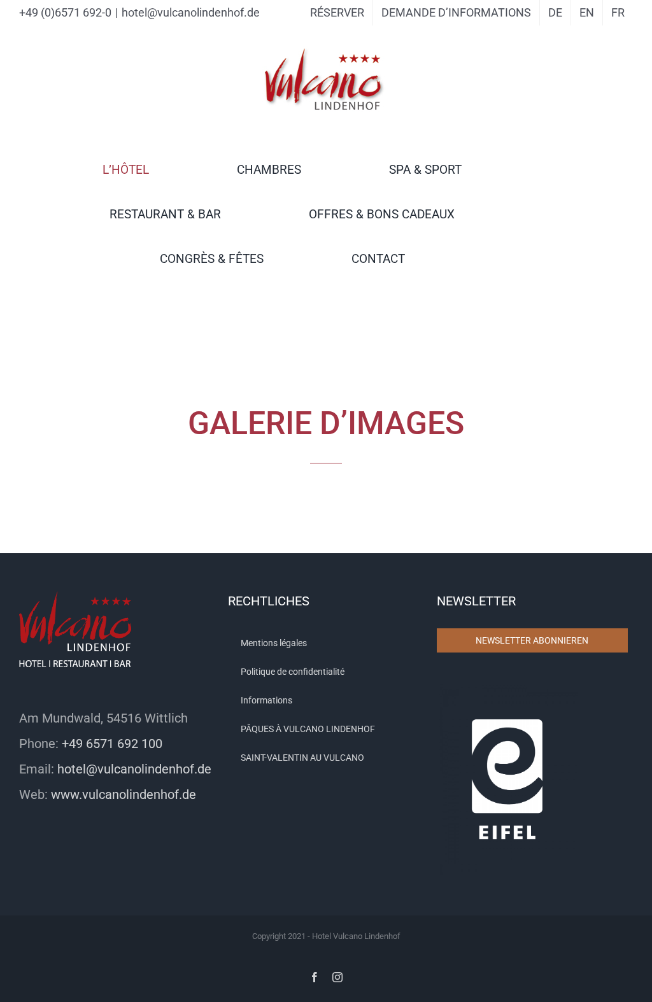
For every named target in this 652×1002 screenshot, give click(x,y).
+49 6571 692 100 (112, 743)
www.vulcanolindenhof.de (123, 794)
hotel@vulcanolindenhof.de (191, 12)
